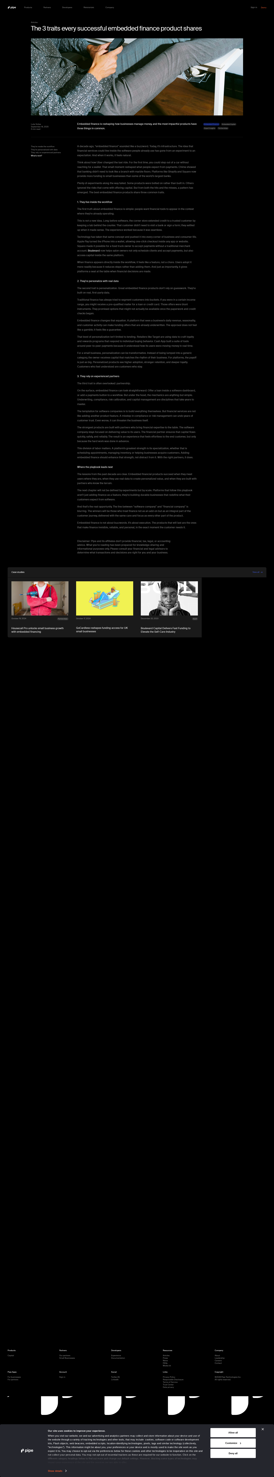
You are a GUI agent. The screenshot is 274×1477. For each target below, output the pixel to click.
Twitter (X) (115, 1377)
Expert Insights (209, 128)
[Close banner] (263, 1429)
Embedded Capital (228, 124)
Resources (89, 7)
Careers (218, 1360)
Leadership (220, 1358)
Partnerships (223, 128)
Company (109, 7)
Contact (218, 1363)
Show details (55, 1471)
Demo (263, 7)
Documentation (118, 1358)
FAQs (165, 1363)
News (165, 1360)
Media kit (167, 1366)
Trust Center (168, 1385)
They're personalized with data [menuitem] (44, 149)
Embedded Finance (211, 124)
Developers (67, 7)
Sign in (254, 7)
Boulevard (94, 250)
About (217, 1355)
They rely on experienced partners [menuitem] (46, 152)
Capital (11, 1355)
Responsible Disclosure (173, 1379)
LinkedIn (115, 1379)
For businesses (14, 1377)
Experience (116, 1355)
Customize (231, 1443)
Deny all (233, 1453)
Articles (166, 1355)
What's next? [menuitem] (36, 155)
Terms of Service (170, 1382)
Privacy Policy (169, 1377)
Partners (47, 7)
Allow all (233, 1432)
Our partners (64, 1355)
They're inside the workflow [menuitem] (43, 146)
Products (28, 7)
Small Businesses (67, 1358)
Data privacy (168, 1387)
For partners (13, 1379)
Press (165, 1358)
